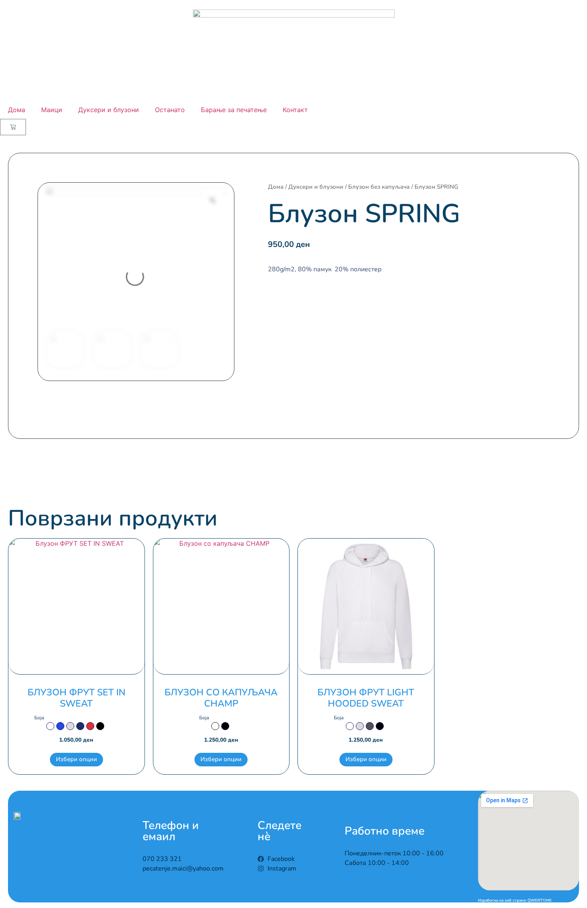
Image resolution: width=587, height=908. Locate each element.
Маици (51, 110)
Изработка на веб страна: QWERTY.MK (514, 900)
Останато (170, 110)
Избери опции (76, 759)
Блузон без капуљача (379, 187)
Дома (16, 110)
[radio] (50, 726)
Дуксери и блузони (108, 110)
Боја (39, 717)
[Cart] (13, 127)
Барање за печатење (234, 110)
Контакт (295, 110)
